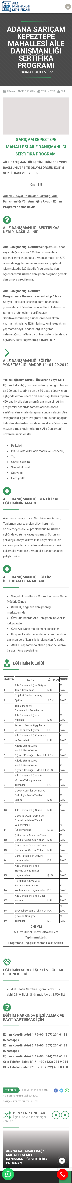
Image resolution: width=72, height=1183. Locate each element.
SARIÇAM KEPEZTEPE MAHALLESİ (20, 1101)
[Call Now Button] (62, 1174)
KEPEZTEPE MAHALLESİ (15, 1096)
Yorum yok (48, 91)
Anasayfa (25, 71)
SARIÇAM (30, 91)
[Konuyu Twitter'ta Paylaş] (61, 1090)
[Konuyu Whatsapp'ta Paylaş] (67, 1090)
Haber (37, 71)
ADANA (48, 71)
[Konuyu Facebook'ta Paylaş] (56, 1090)
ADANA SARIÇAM (39, 1090)
